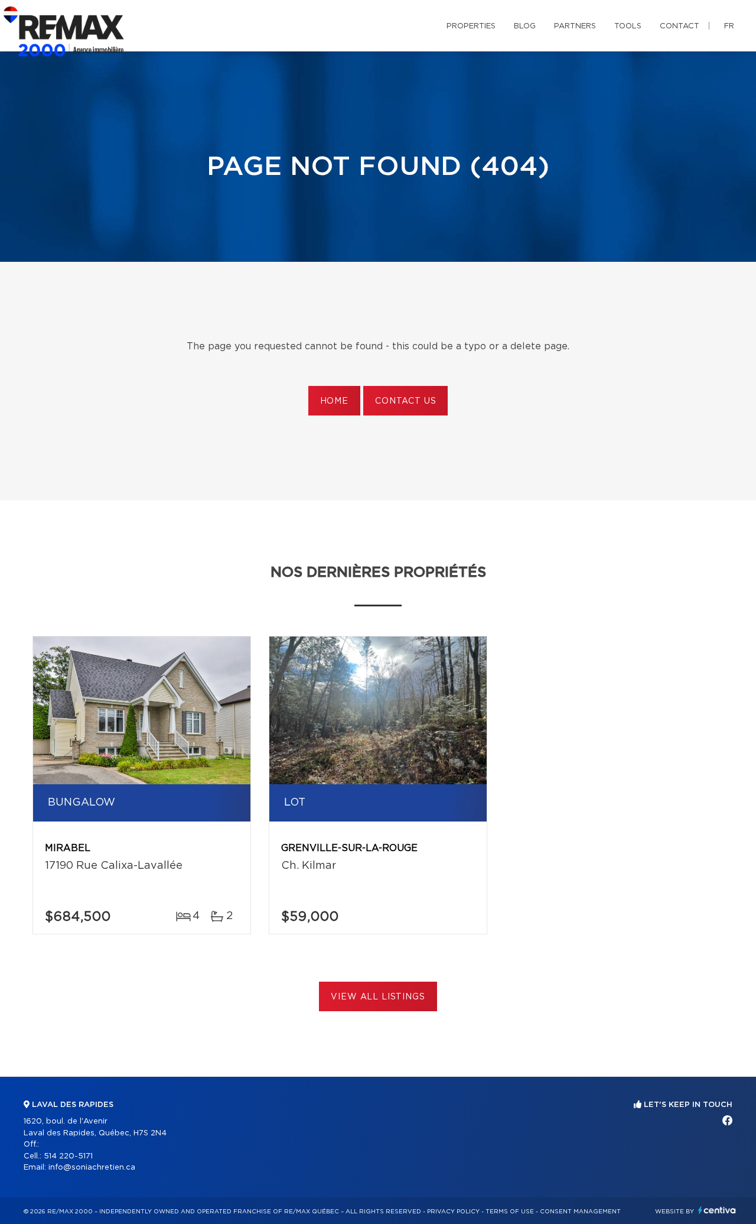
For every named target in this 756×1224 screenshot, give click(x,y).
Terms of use (509, 1212)
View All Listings (378, 997)
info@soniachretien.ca (91, 1167)
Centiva (717, 1210)
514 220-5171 (68, 1156)
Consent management (580, 1212)
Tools (627, 26)
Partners (575, 26)
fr (729, 26)
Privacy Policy (453, 1212)
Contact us (405, 401)
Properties (471, 26)
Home (334, 401)
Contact (679, 26)
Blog (525, 26)
